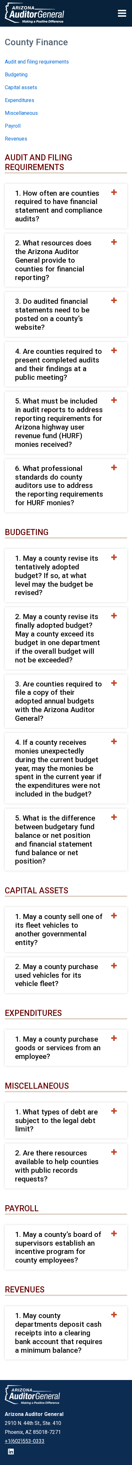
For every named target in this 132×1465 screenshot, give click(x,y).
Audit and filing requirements (37, 62)
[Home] (32, 13)
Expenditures (19, 100)
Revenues (16, 139)
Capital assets (21, 87)
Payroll (13, 126)
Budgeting (16, 75)
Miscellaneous (21, 113)
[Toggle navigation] (122, 13)
